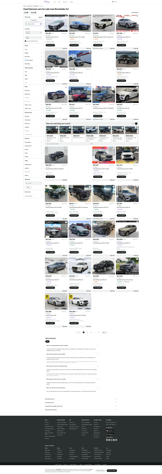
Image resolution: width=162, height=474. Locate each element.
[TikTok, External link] (107, 440)
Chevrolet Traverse (97, 454)
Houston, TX (96, 424)
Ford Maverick (72, 450)
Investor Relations (73, 464)
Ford (70, 448)
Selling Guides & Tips (73, 428)
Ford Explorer (72, 458)
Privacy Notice (58, 469)
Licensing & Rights (87, 464)
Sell (59, 1)
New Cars (47, 424)
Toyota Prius (47, 452)
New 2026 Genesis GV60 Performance (51, 138)
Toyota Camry (47, 456)
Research (65, 1)
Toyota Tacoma (48, 454)
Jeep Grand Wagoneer (86, 456)
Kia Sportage (108, 450)
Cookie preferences (100, 470)
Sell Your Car (71, 422)
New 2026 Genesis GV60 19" (78, 137)
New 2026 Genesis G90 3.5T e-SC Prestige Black (91, 138)
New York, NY (96, 435)
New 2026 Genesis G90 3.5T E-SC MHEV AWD (131, 138)
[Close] (160, 466)
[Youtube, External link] (112, 440)
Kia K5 (107, 456)
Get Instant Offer (72, 424)
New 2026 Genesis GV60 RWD (64, 138)
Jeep (83, 448)
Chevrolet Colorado (98, 458)
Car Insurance (84, 430)
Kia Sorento (108, 452)
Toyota (46, 448)
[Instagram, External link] (114, 440)
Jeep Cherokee (85, 458)
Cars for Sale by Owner (49, 428)
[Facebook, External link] (109, 440)
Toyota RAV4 (47, 450)
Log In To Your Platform (110, 424)
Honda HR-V (59, 458)
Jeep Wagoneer (85, 454)
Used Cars (47, 422)
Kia (107, 448)
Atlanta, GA (96, 430)
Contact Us (65, 464)
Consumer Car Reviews (61, 422)
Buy (54, 1)
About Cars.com (58, 464)
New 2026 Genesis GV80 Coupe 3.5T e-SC (104, 138)
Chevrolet (96, 448)
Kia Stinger (108, 454)
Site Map (83, 435)
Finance (71, 1)
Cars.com (91, 469)
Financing (47, 438)
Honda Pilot (59, 456)
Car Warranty (84, 428)
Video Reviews (60, 435)
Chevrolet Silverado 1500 (99, 452)
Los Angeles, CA (97, 426)
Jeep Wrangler (84, 450)
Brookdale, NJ (36, 6)
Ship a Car (84, 426)
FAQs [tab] (47, 341)
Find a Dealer (47, 430)
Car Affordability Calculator (87, 424)
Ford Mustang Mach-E (73, 456)
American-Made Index (61, 432)
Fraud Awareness (97, 464)
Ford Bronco (71, 452)
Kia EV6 (107, 458)
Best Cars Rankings (61, 428)
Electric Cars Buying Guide (50, 436)
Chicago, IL (96, 422)
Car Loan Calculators (86, 422)
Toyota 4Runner (48, 458)
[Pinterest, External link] (116, 440)
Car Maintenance (85, 432)
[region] (81, 469)
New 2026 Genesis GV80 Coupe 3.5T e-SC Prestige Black (117, 139)
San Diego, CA (96, 437)
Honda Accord (60, 454)
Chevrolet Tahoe (97, 456)
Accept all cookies (112, 470)
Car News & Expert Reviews (62, 424)
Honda (58, 448)
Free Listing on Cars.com (74, 426)
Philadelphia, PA (97, 432)
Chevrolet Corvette (98, 450)
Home (24, 6)
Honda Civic (59, 452)
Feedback (105, 464)
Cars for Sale (29, 6)
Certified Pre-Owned (49, 426)
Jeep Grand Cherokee (86, 452)
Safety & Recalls (60, 430)
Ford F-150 (71, 454)
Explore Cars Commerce (111, 422)
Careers (81, 464)
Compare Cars (60, 426)
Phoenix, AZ (96, 428)
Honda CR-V (59, 450)
